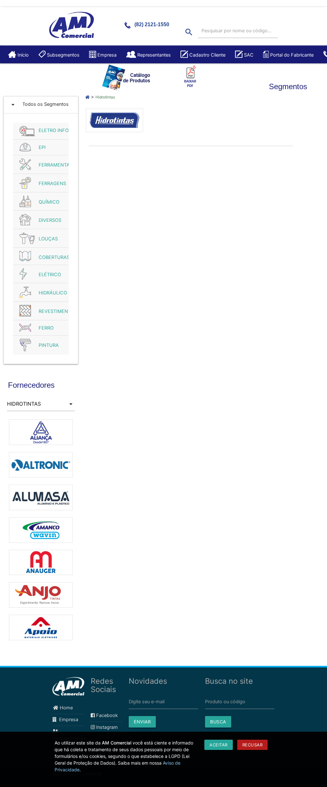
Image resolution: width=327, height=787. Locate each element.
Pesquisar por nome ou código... (236, 31)
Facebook (106, 715)
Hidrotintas (105, 97)
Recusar (252, 744)
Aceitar (218, 744)
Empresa (67, 719)
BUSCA (218, 721)
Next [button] (79, 532)
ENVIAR (142, 721)
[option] (41, 419)
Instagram (106, 727)
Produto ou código (225, 702)
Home (65, 708)
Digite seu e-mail (146, 702)
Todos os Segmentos (39, 104)
